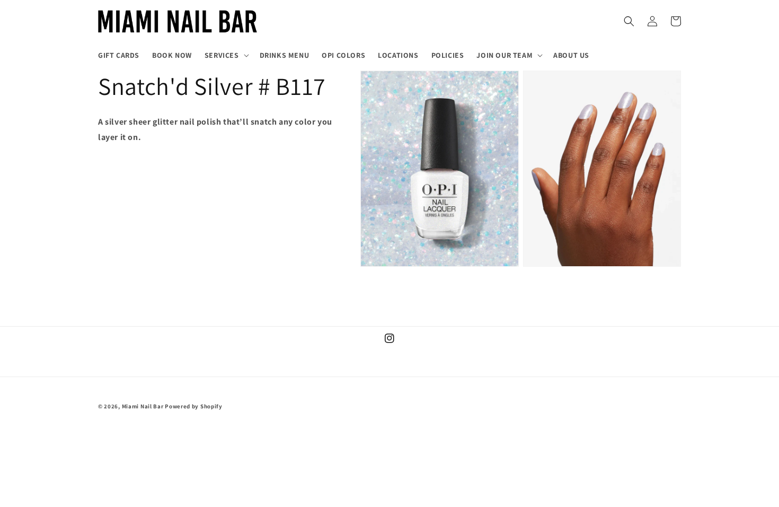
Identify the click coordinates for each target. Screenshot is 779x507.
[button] (225, 55)
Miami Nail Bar (143, 406)
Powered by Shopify (194, 406)
